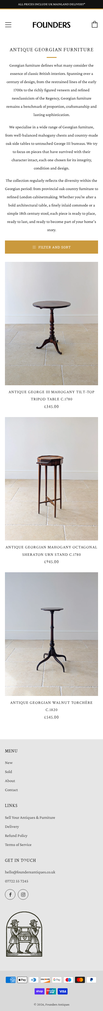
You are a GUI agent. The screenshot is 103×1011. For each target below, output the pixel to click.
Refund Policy (16, 835)
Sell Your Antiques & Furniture (30, 817)
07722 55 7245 (16, 881)
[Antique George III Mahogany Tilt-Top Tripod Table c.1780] (51, 323)
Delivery (12, 826)
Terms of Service (18, 844)
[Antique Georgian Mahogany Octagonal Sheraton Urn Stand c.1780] (51, 478)
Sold (8, 771)
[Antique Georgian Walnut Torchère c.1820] (51, 634)
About (10, 780)
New (9, 762)
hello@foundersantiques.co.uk (30, 872)
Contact (11, 790)
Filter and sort (54, 247)
